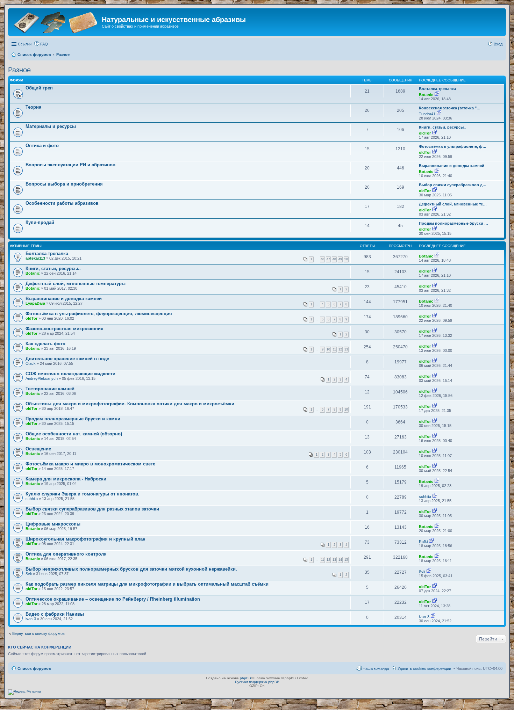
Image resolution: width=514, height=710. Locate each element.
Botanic (426, 95)
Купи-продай (40, 222)
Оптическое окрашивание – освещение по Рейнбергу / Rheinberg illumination (113, 599)
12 (340, 349)
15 (346, 560)
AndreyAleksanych (42, 378)
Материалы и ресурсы (51, 126)
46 (322, 259)
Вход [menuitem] (498, 44)
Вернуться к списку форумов (38, 633)
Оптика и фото (42, 145)
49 (340, 259)
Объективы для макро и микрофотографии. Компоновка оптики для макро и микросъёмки (130, 403)
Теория (34, 107)
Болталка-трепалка (437, 89)
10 (328, 349)
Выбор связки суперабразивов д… (452, 185)
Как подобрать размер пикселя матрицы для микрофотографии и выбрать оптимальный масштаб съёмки (147, 584)
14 (340, 560)
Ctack (31, 363)
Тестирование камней (50, 388)
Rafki (423, 541)
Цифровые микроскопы (53, 524)
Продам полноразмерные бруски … (453, 223)
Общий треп (39, 87)
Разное (19, 70)
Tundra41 (427, 114)
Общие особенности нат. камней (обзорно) (74, 433)
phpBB (245, 678)
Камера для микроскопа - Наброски (66, 478)
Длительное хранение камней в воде (67, 358)
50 (346, 259)
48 (334, 259)
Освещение (38, 448)
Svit (29, 574)
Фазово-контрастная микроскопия (64, 328)
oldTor (425, 133)
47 (328, 259)
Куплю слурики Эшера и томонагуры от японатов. (83, 494)
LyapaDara (35, 303)
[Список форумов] (56, 22)
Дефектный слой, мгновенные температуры (76, 283)
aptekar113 (35, 258)
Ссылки (24, 44)
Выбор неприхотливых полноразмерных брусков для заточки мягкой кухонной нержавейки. (131, 569)
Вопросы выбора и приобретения (64, 184)
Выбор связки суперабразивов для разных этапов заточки (92, 509)
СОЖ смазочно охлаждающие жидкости (70, 373)
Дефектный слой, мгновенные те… (453, 204)
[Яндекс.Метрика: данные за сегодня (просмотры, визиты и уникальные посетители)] (24, 692)
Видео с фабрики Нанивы (55, 614)
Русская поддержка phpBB (257, 682)
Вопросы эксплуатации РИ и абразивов (70, 164)
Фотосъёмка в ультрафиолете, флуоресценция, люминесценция (99, 313)
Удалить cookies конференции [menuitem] (424, 668)
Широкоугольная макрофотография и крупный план (85, 539)
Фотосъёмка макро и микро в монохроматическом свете (90, 463)
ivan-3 (31, 619)
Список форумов (34, 668)
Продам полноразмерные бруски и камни (73, 418)
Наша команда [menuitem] (376, 668)
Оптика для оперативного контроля (66, 554)
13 (346, 349)
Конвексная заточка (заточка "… (449, 108)
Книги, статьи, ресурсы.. (442, 127)
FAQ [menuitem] (44, 44)
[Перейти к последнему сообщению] (437, 95)
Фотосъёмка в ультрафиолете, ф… (452, 146)
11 (334, 349)
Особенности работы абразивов (62, 203)
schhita (32, 499)
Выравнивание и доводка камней (451, 166)
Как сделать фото (45, 343)
